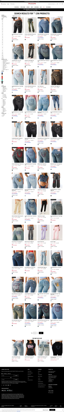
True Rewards (48, 7)
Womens (6, 373)
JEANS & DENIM (22, 7)
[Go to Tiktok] (3, 385)
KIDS (41, 7)
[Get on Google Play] (10, 390)
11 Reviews (55, 246)
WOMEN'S (28, 7)
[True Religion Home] (32, 4)
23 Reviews (42, 220)
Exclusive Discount (40, 383)
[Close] (62, 410)
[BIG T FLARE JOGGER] (51, 247)
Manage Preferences (45, 409)
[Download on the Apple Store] (3, 390)
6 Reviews (42, 272)
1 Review (29, 117)
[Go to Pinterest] (10, 385)
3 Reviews (29, 65)
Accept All (52, 409)
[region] (32, 410)
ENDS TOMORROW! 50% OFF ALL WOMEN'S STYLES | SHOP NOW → (32, 1)
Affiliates (39, 379)
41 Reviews (16, 298)
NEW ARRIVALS (17, 7)
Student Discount (40, 381)
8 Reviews (29, 246)
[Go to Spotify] (8, 385)
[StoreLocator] (48, 392)
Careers (39, 378)
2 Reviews (16, 168)
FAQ (28, 378)
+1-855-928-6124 (51, 379)
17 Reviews (16, 65)
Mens (3, 373)
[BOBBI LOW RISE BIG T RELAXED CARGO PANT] (12, 222)
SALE (44, 7)
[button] (57, 4)
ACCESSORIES (36, 7)
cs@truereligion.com (51, 372)
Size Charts (29, 374)
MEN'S (32, 7)
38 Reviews (29, 298)
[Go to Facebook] (1, 385)
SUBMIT (16, 375)
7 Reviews (55, 272)
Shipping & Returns (30, 376)
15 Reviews (16, 220)
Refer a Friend (40, 376)
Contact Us (50, 369)
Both (10, 373)
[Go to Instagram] (5, 385)
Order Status (29, 371)
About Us (39, 371)
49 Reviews (16, 39)
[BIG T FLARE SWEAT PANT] (38, 247)
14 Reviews (42, 168)
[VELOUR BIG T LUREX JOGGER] (38, 222)
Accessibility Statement (41, 386)
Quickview (18, 31)
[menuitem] (17, 6)
